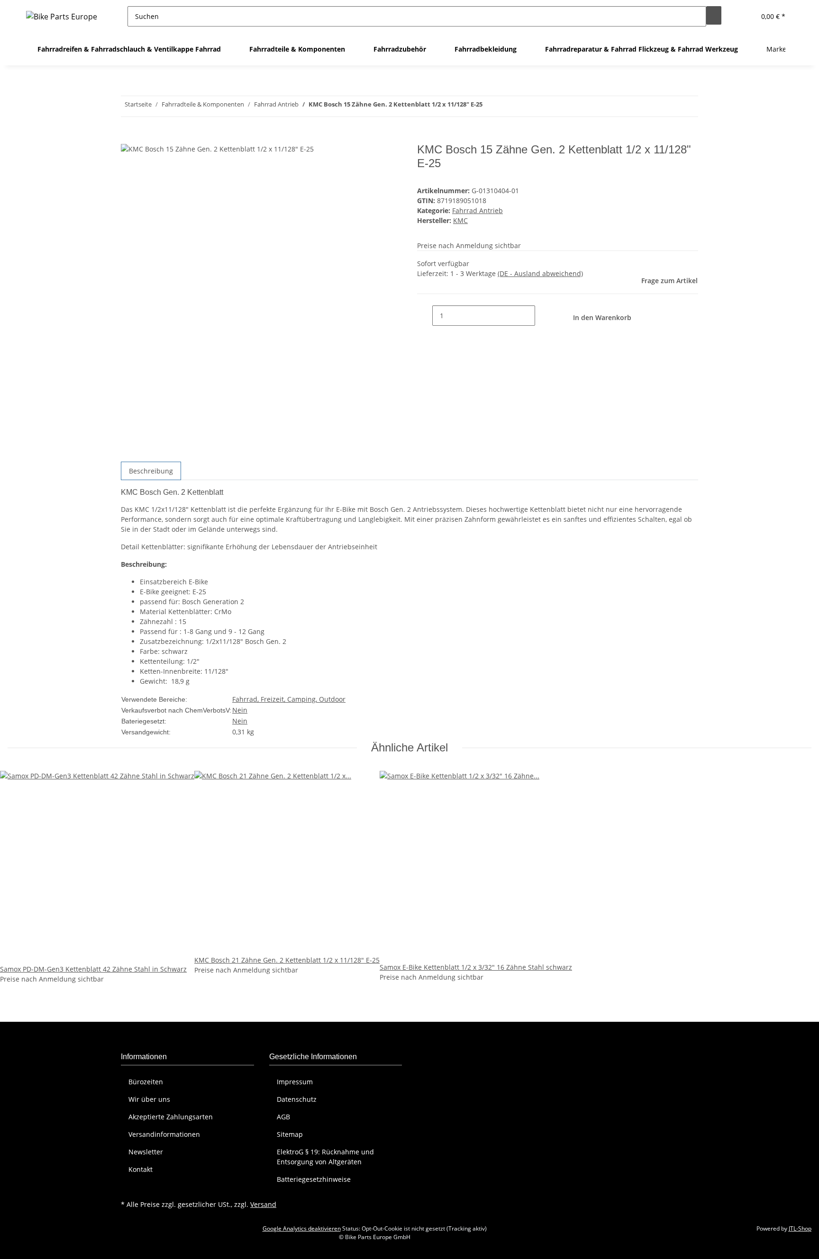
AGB (283, 1116)
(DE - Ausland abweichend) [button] (540, 273)
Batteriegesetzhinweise (314, 1179)
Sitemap (290, 1134)
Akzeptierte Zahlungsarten (170, 1116)
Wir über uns (149, 1099)
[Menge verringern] (424, 315)
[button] (744, 16)
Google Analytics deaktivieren (302, 1228)
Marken (778, 49)
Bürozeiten (145, 1081)
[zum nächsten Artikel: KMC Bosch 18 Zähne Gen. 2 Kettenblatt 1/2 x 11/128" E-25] (490, 106)
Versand (263, 1204)
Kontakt (140, 1169)
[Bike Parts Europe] (61, 16)
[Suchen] (713, 15)
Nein (239, 709)
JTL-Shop (800, 1228)
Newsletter (145, 1151)
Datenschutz (297, 1099)
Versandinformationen (164, 1134)
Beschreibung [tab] (151, 470)
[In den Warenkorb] (128, 138)
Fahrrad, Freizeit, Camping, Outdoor (289, 699)
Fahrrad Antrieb (477, 210)
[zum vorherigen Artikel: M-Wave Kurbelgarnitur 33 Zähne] (507, 106)
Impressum (295, 1081)
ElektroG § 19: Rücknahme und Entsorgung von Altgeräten (325, 1156)
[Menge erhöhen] (542, 315)
